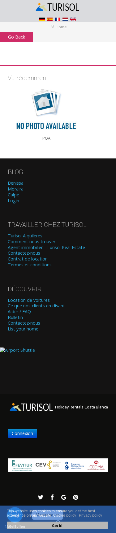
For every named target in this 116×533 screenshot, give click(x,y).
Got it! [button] (57, 525)
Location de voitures (29, 300)
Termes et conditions (30, 265)
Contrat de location (28, 259)
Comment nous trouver (31, 241)
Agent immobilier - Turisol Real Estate (46, 247)
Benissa (16, 183)
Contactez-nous (24, 253)
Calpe (13, 195)
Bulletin (15, 317)
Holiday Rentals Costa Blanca (81, 407)
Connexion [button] (22, 433)
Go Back (16, 37)
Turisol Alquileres (25, 236)
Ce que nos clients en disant (36, 306)
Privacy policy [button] (90, 515)
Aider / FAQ (19, 311)
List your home (23, 329)
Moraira (16, 189)
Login (13, 200)
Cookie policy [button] (64, 515)
